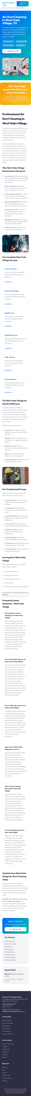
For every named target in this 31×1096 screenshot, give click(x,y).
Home (3, 7)
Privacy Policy (6, 1075)
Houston (4, 1057)
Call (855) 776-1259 (13, 51)
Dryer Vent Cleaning (10, 944)
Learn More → (9, 282)
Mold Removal (9, 946)
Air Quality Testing (10, 954)
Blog (3, 1070)
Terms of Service (6, 1078)
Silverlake (4, 1046)
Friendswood (5, 1049)
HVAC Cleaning (9, 949)
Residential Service (10, 957)
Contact (4, 1072)
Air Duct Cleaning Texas (8, 4)
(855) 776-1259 (23, 3)
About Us (4, 1067)
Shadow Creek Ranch (8, 1044)
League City (5, 1052)
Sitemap (4, 1080)
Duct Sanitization (10, 952)
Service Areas (10, 7)
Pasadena (5, 1054)
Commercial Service (10, 960)
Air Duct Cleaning (10, 941)
